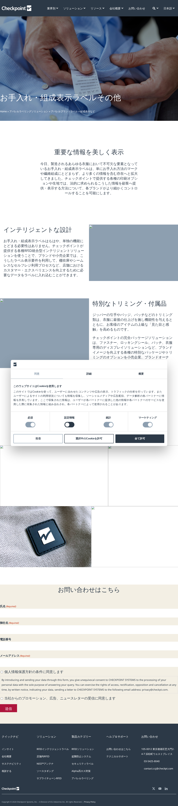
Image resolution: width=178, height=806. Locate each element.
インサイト (8, 749)
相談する (6, 771)
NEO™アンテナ (45, 763)
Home (3, 111)
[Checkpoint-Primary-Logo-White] (16, 7)
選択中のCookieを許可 (89, 438)
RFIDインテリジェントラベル (53, 749)
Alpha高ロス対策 (81, 771)
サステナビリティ (11, 763)
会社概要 (6, 756)
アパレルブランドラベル (64, 111)
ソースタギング (45, 771)
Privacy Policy (89, 802)
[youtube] (160, 788)
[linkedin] (166, 788)
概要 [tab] (141, 373)
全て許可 (140, 438)
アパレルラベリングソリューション (28, 111)
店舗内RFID (43, 756)
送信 (8, 708)
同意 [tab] (36, 373)
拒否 (38, 438)
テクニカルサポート (117, 756)
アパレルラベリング (83, 778)
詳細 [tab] (89, 373)
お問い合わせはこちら (118, 749)
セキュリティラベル (83, 763)
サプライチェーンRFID (49, 778)
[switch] (69, 424)
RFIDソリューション (83, 749)
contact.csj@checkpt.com (158, 768)
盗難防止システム (81, 756)
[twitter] (153, 788)
